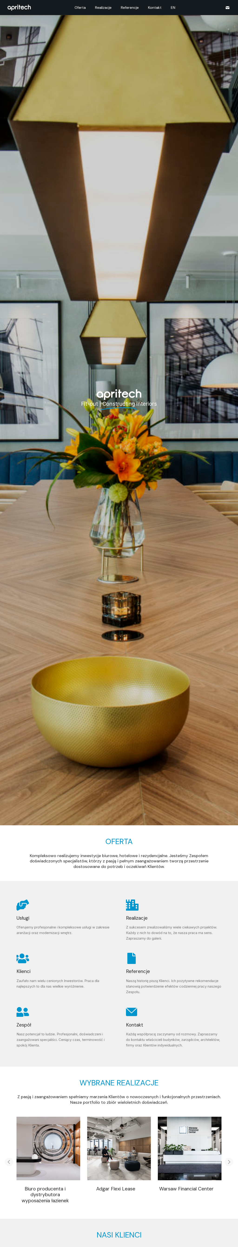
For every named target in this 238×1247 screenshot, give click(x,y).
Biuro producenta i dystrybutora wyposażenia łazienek (45, 1195)
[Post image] (48, 1148)
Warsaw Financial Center (186, 1189)
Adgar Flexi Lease (115, 1189)
